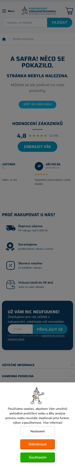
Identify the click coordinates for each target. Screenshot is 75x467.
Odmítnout (37, 444)
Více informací (52, 423)
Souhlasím (37, 457)
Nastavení (37, 431)
